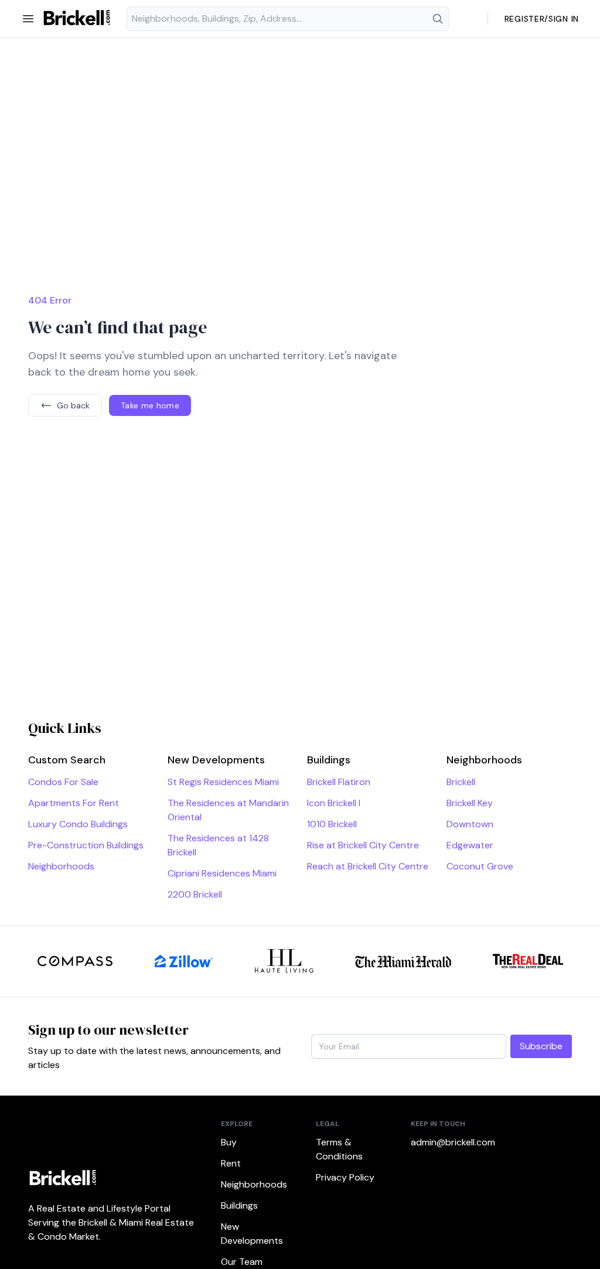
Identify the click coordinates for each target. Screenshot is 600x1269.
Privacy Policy (345, 1177)
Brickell (460, 782)
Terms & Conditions (339, 1149)
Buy (229, 1142)
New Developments (252, 1233)
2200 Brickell (195, 894)
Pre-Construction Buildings (86, 845)
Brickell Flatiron (338, 782)
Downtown (469, 824)
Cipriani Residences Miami (222, 873)
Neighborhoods (61, 866)
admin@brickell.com (444, 1142)
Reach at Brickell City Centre (367, 866)
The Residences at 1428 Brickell (218, 845)
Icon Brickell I (333, 803)
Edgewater (469, 845)
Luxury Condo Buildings (78, 824)
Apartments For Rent (73, 803)
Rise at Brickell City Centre (363, 845)
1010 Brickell (332, 824)
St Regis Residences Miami (223, 782)
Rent (231, 1163)
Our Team (241, 1262)
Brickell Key (469, 803)
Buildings (239, 1205)
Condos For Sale (63, 782)
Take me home (150, 405)
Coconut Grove (479, 866)
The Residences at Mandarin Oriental (228, 810)
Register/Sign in (541, 18)
